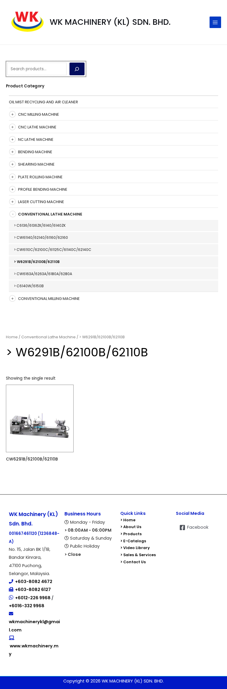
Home (12, 336)
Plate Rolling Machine (40, 177)
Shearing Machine (36, 164)
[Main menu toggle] (215, 22)
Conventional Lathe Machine (50, 214)
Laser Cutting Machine (41, 202)
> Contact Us (133, 561)
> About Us (130, 526)
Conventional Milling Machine (49, 298)
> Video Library (135, 547)
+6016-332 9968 (26, 606)
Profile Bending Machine (42, 189)
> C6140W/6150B (29, 285)
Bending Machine (35, 152)
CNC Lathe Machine (37, 127)
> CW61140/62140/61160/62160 (41, 237)
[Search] (77, 69)
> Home (127, 520)
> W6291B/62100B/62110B (37, 261)
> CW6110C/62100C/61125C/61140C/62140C (52, 249)
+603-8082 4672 (33, 581)
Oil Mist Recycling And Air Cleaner (43, 102)
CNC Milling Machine (38, 114)
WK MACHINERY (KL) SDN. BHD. (110, 22)
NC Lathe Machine (35, 139)
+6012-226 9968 (33, 598)
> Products (131, 533)
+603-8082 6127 (33, 589)
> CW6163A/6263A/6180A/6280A (43, 273)
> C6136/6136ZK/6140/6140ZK (40, 225)
